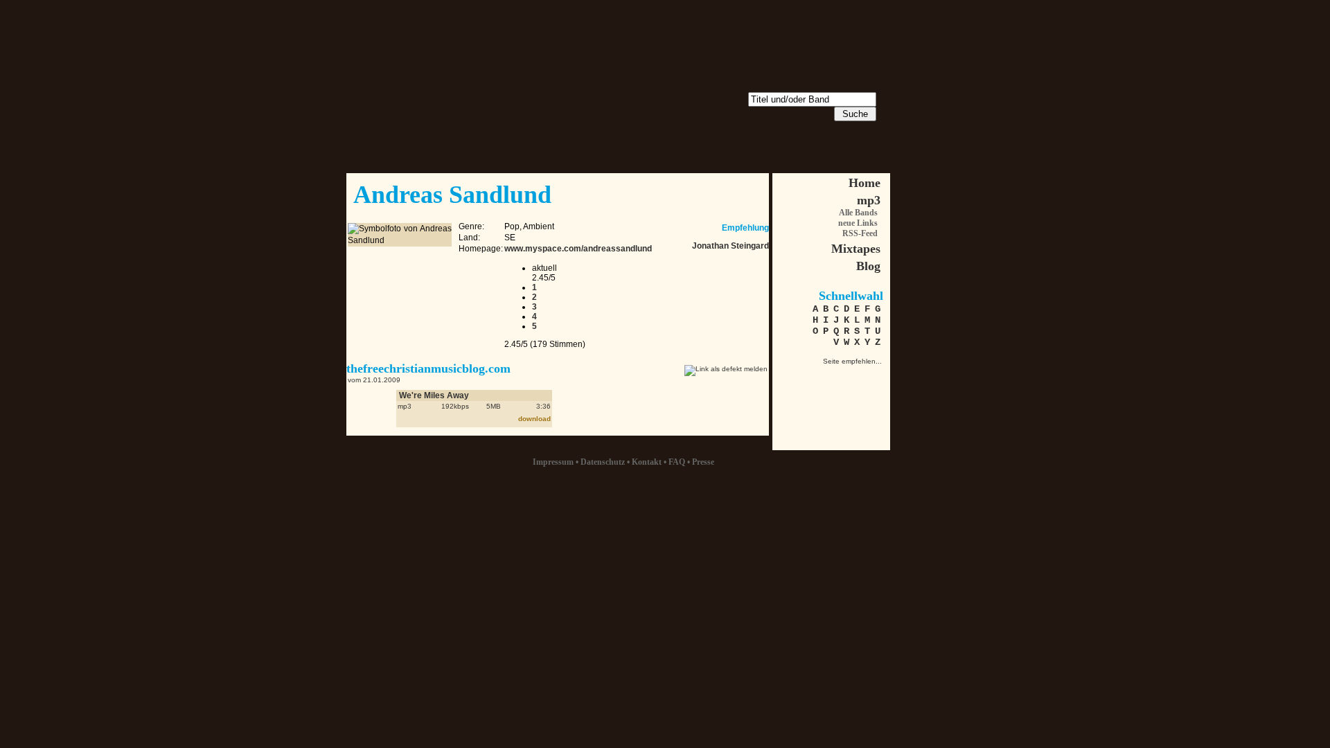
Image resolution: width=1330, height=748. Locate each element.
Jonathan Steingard (730, 246)
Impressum (553, 462)
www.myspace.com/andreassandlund (578, 248)
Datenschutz (602, 462)
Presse (703, 462)
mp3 (868, 200)
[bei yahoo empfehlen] (870, 401)
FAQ (676, 462)
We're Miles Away (434, 395)
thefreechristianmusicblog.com (428, 368)
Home (864, 183)
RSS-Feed (860, 233)
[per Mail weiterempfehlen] (821, 377)
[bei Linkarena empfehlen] (870, 377)
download (534, 418)
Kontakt (647, 462)
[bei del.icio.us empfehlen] (821, 401)
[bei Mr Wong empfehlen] (845, 377)
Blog (868, 266)
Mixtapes (855, 249)
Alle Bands (858, 212)
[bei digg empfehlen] (797, 401)
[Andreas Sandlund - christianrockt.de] (797, 377)
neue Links (858, 223)
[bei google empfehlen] (845, 401)
